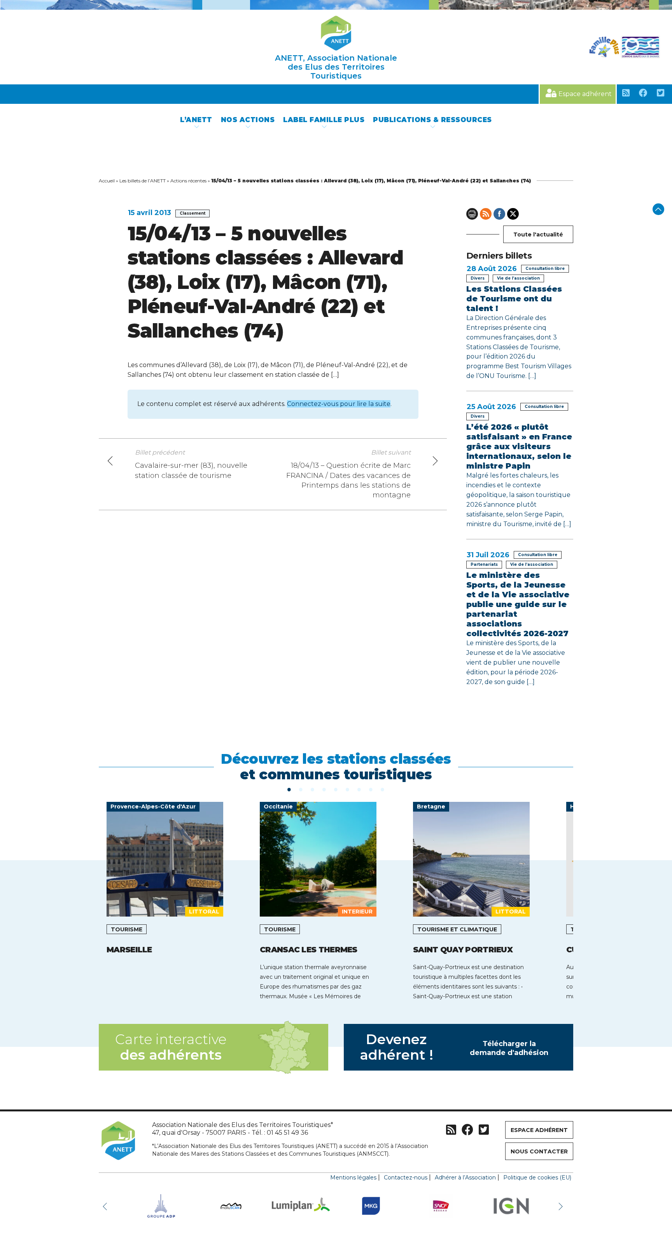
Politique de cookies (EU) (537, 1177)
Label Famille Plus (323, 120)
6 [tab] (348, 789)
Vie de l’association (518, 278)
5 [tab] (336, 789)
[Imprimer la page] (472, 214)
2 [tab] (301, 789)
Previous (106, 1206)
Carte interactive (170, 1047)
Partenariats (484, 564)
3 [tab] (313, 789)
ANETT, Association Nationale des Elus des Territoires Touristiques (336, 66)
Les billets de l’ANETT (142, 181)
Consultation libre (545, 268)
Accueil (107, 181)
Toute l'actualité (538, 234)
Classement (192, 213)
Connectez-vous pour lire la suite (338, 404)
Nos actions (248, 120)
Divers (478, 278)
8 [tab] (371, 789)
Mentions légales (353, 1177)
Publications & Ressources (432, 120)
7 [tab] (359, 789)
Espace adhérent (585, 94)
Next (561, 1206)
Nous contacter (539, 1151)
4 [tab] (324, 789)
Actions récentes (188, 181)
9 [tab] (383, 789)
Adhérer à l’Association (465, 1177)
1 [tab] (289, 789)
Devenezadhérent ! (454, 1047)
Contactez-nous (405, 1177)
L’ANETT (196, 120)
